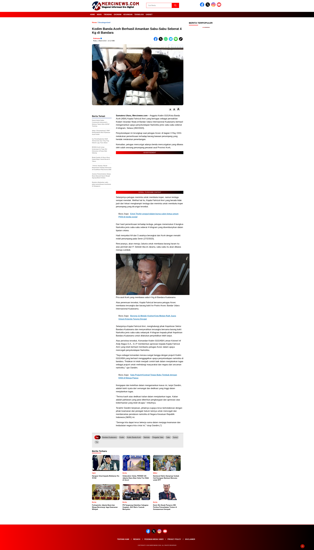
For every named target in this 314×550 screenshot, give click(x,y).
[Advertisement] (206, 68)
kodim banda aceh (134, 437)
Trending (108, 14)
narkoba (147, 437)
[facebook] (202, 6)
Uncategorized (104, 22)
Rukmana (96, 38)
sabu (168, 437)
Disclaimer (190, 539)
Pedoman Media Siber (154, 539)
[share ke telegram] (171, 40)
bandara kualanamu (109, 437)
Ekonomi (117, 14)
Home (92, 14)
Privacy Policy (174, 539)
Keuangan (127, 14)
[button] (170, 109)
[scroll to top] (302, 546)
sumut (175, 437)
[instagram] (213, 6)
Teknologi (139, 14)
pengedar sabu (157, 437)
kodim (122, 437)
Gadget (149, 14)
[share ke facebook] (156, 40)
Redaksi (136, 539)
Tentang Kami (123, 539)
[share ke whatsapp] (166, 40)
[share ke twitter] (161, 40)
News (99, 14)
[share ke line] (176, 40)
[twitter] (208, 6)
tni (97, 442)
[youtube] (219, 6)
